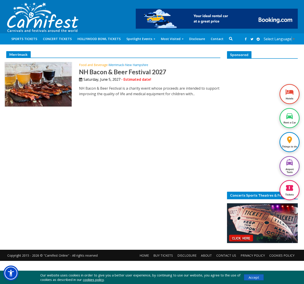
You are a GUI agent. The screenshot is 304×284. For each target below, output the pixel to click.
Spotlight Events (139, 39)
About (206, 255)
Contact (217, 39)
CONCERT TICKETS (57, 39)
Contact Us (226, 255)
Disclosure (197, 39)
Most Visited (170, 39)
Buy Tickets (163, 255)
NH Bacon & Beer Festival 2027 (122, 72)
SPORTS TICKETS (24, 39)
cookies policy (93, 279)
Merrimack (116, 65)
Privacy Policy (253, 255)
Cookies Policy (281, 255)
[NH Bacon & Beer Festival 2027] (38, 83)
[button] (10, 273)
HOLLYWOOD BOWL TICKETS (99, 39)
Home (144, 255)
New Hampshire (136, 65)
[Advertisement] (262, 90)
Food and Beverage (93, 65)
